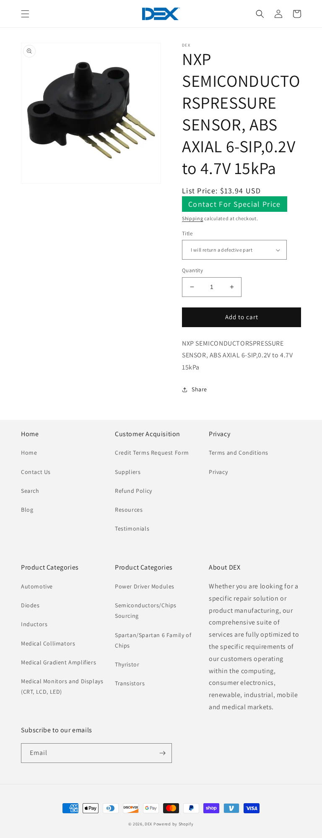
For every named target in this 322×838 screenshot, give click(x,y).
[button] (25, 14)
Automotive (37, 586)
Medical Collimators (48, 643)
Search (30, 490)
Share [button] (199, 389)
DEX (148, 824)
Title (187, 233)
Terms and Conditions (238, 452)
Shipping (192, 218)
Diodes (30, 605)
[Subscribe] (162, 753)
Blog (27, 509)
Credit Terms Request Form (152, 452)
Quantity (192, 270)
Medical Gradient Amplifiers (58, 662)
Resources (129, 509)
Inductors (34, 624)
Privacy (218, 472)
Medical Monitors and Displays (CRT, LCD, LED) (62, 686)
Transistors (130, 683)
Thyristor (127, 664)
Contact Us (36, 472)
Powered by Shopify (173, 824)
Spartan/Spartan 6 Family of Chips (153, 640)
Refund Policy (133, 490)
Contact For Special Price (234, 204)
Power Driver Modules (144, 586)
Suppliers (127, 472)
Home (29, 452)
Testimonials (132, 528)
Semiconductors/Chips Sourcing (146, 610)
